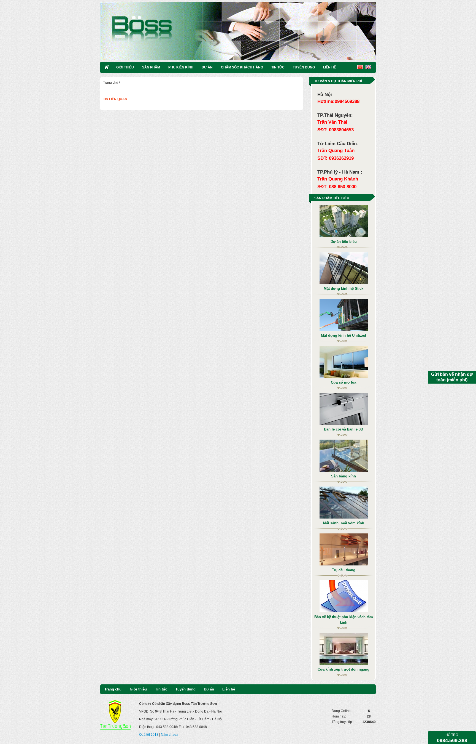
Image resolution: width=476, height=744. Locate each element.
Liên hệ (329, 67)
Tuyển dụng (304, 67)
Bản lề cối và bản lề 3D (343, 429)
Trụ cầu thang (343, 570)
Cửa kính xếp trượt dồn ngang (343, 669)
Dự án (207, 67)
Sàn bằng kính (343, 476)
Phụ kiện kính (180, 67)
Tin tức (278, 67)
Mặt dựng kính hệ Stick (343, 288)
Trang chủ (110, 82)
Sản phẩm (151, 67)
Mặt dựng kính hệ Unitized (343, 335)
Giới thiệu (125, 67)
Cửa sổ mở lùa (343, 382)
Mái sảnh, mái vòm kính (343, 523)
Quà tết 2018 (148, 735)
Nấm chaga (169, 735)
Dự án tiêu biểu (344, 242)
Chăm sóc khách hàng (242, 67)
